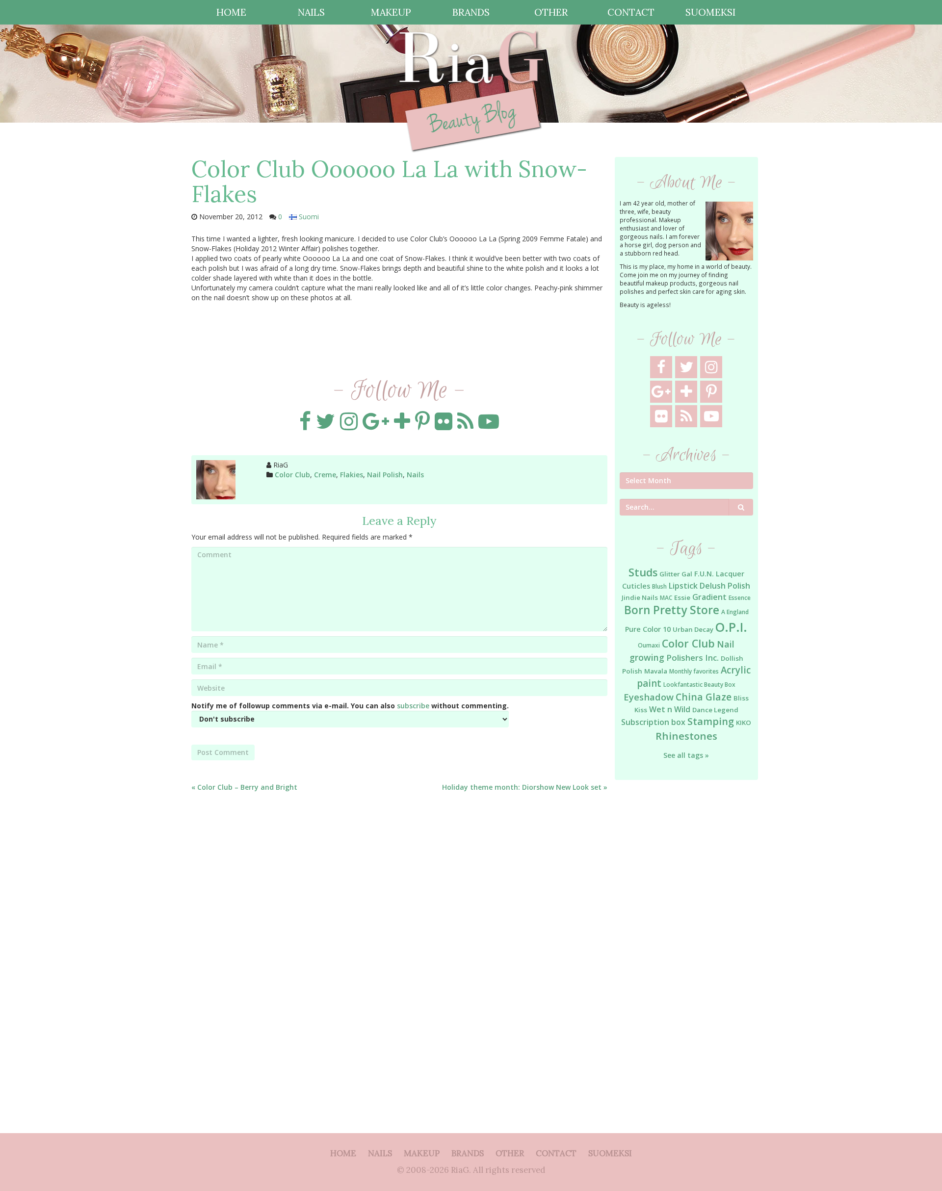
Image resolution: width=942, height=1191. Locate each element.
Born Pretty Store (671, 610)
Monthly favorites (694, 671)
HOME (231, 12)
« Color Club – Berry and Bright (244, 787)
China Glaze (704, 696)
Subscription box (653, 722)
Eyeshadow (649, 697)
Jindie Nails (640, 597)
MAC (666, 598)
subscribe (413, 705)
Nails (415, 474)
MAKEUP (391, 12)
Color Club (292, 474)
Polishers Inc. (692, 657)
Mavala (655, 671)
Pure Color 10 (648, 629)
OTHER (551, 12)
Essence (740, 598)
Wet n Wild (669, 709)
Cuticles (636, 586)
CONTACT (630, 12)
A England (735, 612)
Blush (659, 586)
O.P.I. (731, 627)
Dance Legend (715, 709)
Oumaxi (649, 645)
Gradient (709, 597)
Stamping (710, 721)
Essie (682, 597)
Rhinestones (686, 736)
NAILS (311, 12)
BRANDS (471, 12)
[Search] (741, 507)
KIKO (743, 722)
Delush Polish (725, 585)
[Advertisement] (687, 947)
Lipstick (683, 585)
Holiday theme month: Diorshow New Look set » (524, 787)
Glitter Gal (675, 574)
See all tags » (686, 755)
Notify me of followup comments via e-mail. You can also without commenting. (350, 705)
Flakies (351, 474)
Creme (325, 474)
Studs (642, 572)
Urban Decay (693, 629)
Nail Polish (385, 474)
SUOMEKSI (710, 12)
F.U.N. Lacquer (719, 573)
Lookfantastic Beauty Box (699, 684)
